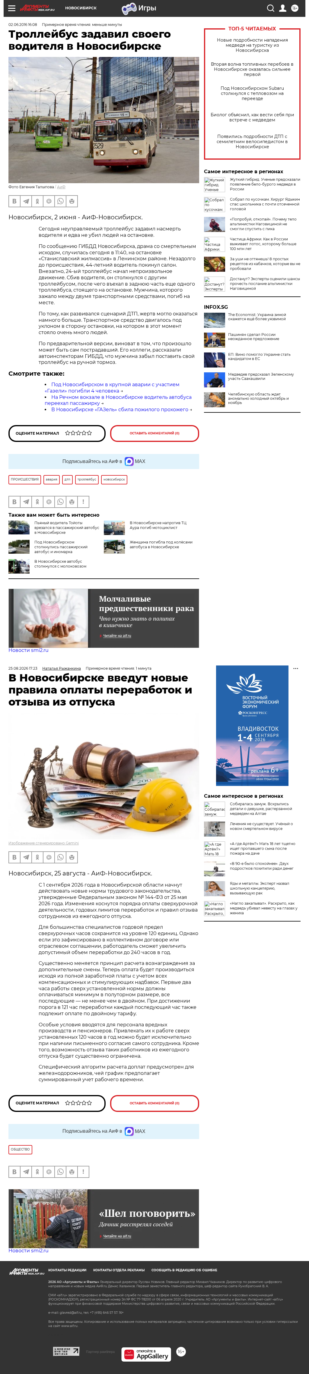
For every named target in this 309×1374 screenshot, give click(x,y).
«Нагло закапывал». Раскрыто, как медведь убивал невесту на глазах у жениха (264, 908)
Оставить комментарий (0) (155, 433)
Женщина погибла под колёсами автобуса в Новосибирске (161, 544)
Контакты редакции (67, 1270)
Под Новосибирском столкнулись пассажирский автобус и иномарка (61, 547)
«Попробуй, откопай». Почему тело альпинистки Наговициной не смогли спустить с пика (263, 224)
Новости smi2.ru (28, 650)
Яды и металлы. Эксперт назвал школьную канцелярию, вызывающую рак (259, 888)
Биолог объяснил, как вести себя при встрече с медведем (252, 117)
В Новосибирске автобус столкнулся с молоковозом (60, 563)
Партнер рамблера (100, 1352)
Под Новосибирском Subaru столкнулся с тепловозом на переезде (252, 93)
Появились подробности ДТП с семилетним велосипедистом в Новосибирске (252, 141)
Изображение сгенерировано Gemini (43, 843)
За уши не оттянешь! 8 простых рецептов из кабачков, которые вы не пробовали (265, 264)
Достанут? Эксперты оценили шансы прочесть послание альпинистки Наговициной (265, 284)
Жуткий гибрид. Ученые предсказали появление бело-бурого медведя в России (265, 184)
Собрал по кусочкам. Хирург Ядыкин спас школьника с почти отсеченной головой (265, 204)
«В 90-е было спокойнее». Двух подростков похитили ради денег (262, 866)
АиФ (61, 187)
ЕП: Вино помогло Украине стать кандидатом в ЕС (259, 356)
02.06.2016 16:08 (22, 24)
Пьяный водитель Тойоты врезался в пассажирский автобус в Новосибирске (66, 528)
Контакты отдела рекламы (119, 1270)
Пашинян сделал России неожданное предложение (253, 337)
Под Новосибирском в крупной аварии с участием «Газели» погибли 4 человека (112, 388)
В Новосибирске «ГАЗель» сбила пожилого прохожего (119, 409)
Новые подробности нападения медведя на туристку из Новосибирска (252, 45)
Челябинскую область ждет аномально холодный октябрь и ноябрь (258, 398)
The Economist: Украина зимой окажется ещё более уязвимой (257, 317)
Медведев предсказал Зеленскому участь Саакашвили (261, 376)
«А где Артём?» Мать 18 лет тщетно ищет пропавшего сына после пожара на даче (262, 848)
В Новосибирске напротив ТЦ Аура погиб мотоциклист (158, 525)
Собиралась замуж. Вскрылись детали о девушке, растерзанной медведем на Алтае (261, 809)
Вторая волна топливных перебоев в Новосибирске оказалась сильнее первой (252, 69)
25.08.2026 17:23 (22, 668)
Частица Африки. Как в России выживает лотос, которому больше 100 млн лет (263, 244)
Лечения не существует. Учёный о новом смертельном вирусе (261, 826)
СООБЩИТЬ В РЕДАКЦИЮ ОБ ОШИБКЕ (184, 1270)
